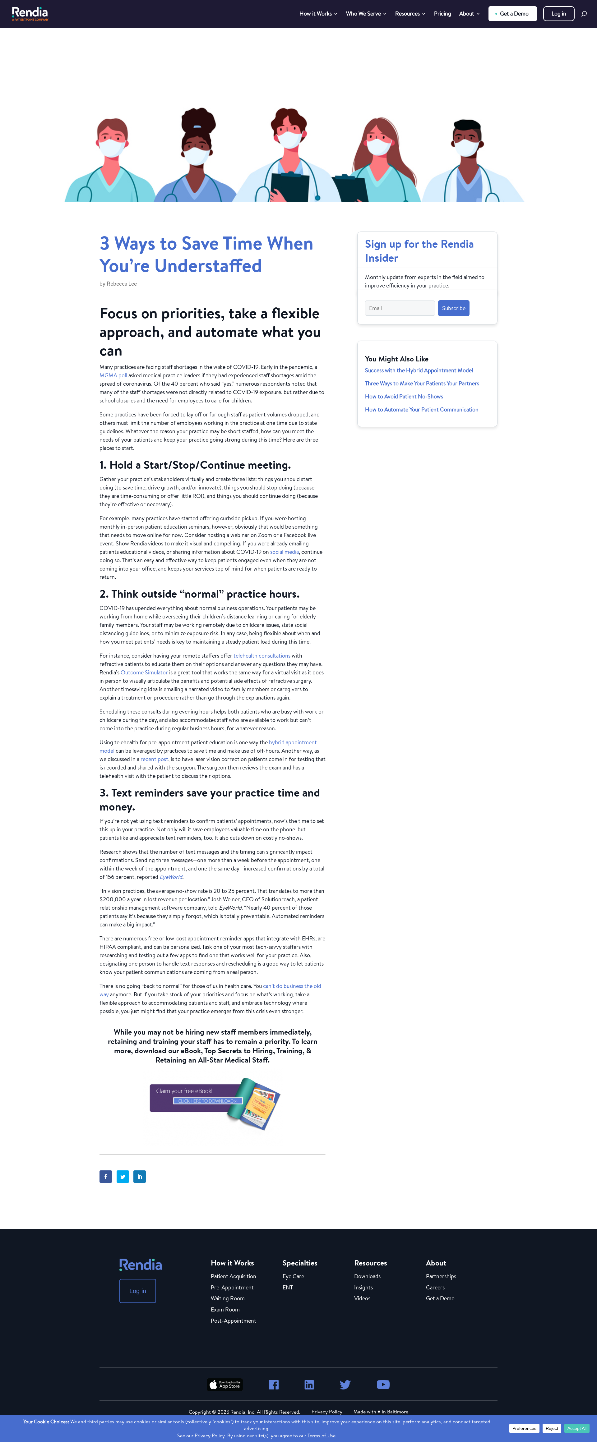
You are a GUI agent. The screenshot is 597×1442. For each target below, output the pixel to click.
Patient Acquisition (233, 1276)
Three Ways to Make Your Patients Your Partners (422, 383)
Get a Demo (514, 13)
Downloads (367, 1276)
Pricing (442, 14)
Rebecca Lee (122, 283)
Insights (363, 1287)
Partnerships (441, 1276)
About (466, 14)
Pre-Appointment (232, 1287)
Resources (407, 14)
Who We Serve (363, 14)
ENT (288, 1287)
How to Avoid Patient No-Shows (404, 396)
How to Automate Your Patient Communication (422, 409)
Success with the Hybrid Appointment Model (419, 370)
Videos (362, 1298)
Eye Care (293, 1276)
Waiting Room (228, 1298)
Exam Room (225, 1310)
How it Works (315, 14)
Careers (435, 1287)
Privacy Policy (327, 1411)
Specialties (300, 1262)
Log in (559, 13)
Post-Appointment (233, 1321)
